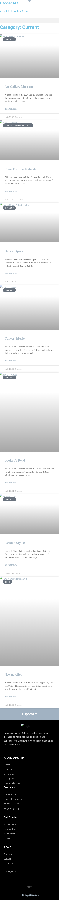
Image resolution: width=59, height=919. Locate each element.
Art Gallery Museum (19, 86)
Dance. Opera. (14, 251)
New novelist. (13, 674)
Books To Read (15, 460)
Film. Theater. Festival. (20, 169)
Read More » (11, 109)
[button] (29, 20)
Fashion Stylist (15, 542)
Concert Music (15, 338)
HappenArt (9, 3)
